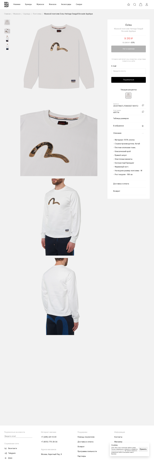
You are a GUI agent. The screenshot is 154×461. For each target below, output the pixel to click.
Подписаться (128, 80)
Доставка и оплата (85, 442)
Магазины (118, 442)
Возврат (81, 447)
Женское (52, 4)
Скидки (79, 4)
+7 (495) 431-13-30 (48, 437)
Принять (143, 449)
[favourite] (129, 4)
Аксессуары (66, 4)
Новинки (16, 4)
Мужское (40, 4)
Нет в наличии (129, 49)
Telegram (12, 453)
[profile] (147, 4)
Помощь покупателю (86, 437)
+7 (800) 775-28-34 (49, 442)
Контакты (118, 437)
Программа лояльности (87, 451)
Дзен (10, 458)
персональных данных (117, 450)
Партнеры (82, 456)
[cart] (141, 4)
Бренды (28, 4)
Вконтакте (12, 448)
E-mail (113, 66)
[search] (135, 4)
